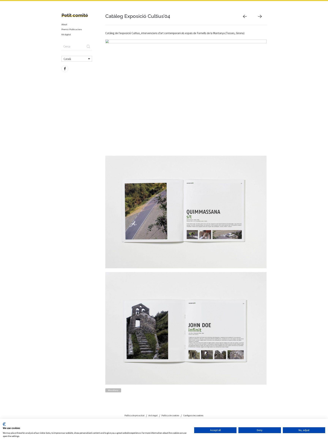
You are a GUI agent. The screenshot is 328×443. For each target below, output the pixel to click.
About (64, 24)
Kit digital (66, 34)
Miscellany (113, 390)
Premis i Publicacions (72, 29)
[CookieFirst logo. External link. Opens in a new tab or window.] (4, 424)
